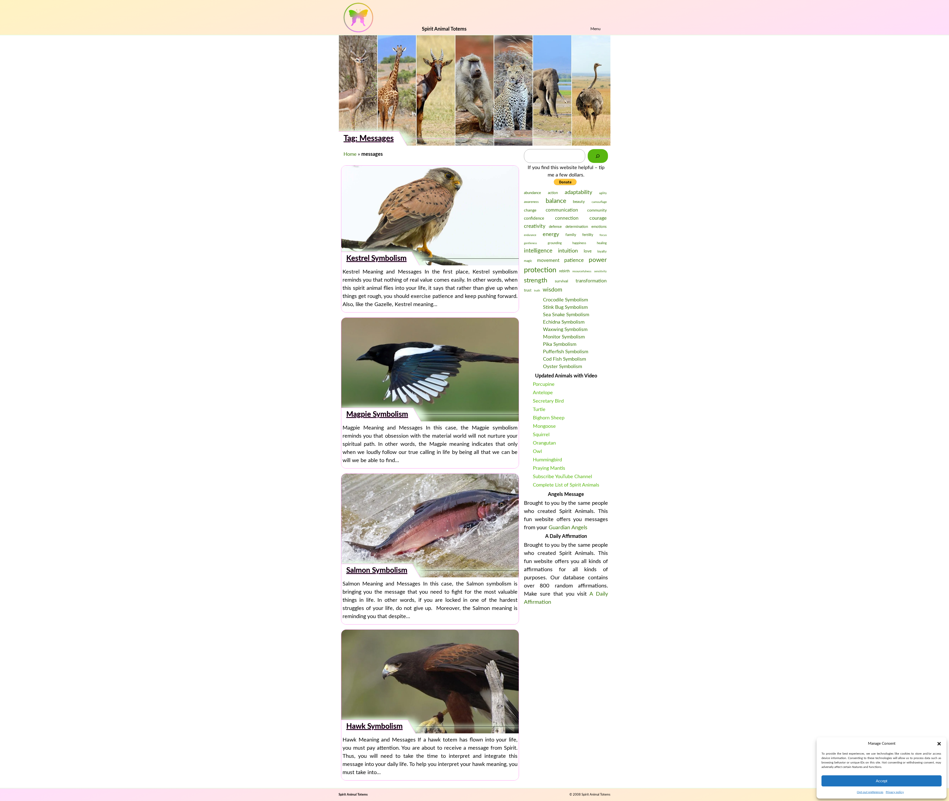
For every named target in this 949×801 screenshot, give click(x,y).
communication (562, 210)
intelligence (538, 251)
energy (551, 234)
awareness (531, 202)
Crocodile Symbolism (565, 299)
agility (603, 193)
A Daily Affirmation (566, 536)
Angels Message (566, 494)
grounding (555, 243)
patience (574, 260)
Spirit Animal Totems (353, 794)
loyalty (602, 251)
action (553, 193)
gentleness (530, 243)
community (597, 210)
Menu (595, 29)
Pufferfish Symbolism (565, 351)
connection (567, 218)
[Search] (598, 156)
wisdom (552, 290)
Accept (881, 781)
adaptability (578, 192)
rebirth (564, 271)
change (530, 210)
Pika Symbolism (559, 344)
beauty (579, 202)
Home (350, 154)
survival (561, 281)
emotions (599, 227)
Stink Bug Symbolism (565, 307)
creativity (534, 226)
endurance (530, 235)
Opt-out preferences (870, 792)
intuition (568, 251)
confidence (534, 218)
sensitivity (600, 271)
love (588, 251)
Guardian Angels (568, 527)
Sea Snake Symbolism (566, 314)
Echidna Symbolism (563, 322)
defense (555, 227)
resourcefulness (581, 271)
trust (527, 290)
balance (556, 201)
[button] (939, 743)
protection (540, 270)
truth (537, 290)
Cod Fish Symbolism (564, 359)
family (570, 235)
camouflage (599, 201)
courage (598, 218)
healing (602, 243)
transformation (591, 281)
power (598, 260)
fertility (587, 235)
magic (528, 261)
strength (535, 280)
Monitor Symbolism (564, 336)
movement (548, 260)
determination (576, 227)
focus (603, 235)
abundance (532, 193)
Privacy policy (895, 792)
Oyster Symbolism (562, 366)
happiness (579, 243)
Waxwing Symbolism (565, 329)
